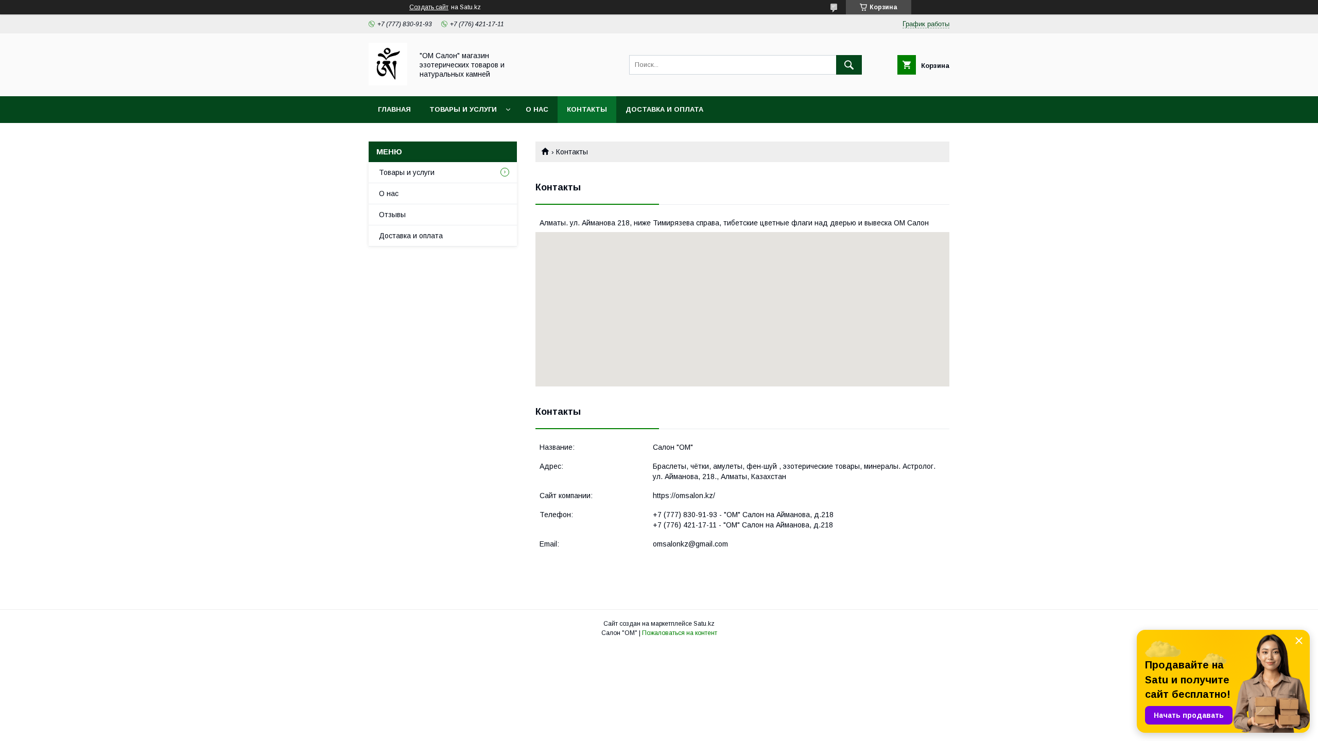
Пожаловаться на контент (679, 633)
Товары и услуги (463, 109)
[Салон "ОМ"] (388, 83)
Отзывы (392, 214)
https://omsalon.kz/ (684, 495)
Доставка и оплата (664, 109)
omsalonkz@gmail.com (690, 544)
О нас (537, 109)
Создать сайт (428, 7)
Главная (394, 109)
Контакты (587, 109)
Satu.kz (704, 623)
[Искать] (849, 65)
